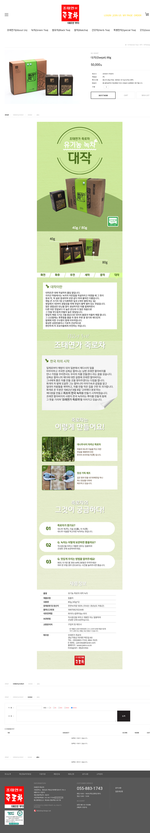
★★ (55, 707)
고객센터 (100, 774)
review (30, 114)
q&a (37, 114)
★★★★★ (75, 707)
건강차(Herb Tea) (101, 30)
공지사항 (85, 774)
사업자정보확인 (59, 797)
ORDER (137, 15)
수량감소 (114, 86)
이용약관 (42, 774)
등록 (123, 716)
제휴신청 (71, 774)
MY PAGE (128, 15)
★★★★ (67, 707)
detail (7, 114)
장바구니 (147, 14)
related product (18, 114)
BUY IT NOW (103, 95)
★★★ (61, 707)
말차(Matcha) (81, 30)
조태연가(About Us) (17, 30)
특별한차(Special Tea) (125, 30)
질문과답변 (119, 791)
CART (126, 95)
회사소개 (8, 774)
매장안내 (57, 774)
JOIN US (117, 15)
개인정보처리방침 (25, 774)
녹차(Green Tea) (39, 30)
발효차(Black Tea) (61, 30)
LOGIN (107, 15)
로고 (81, 15)
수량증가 (110, 86)
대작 (141, 45)
